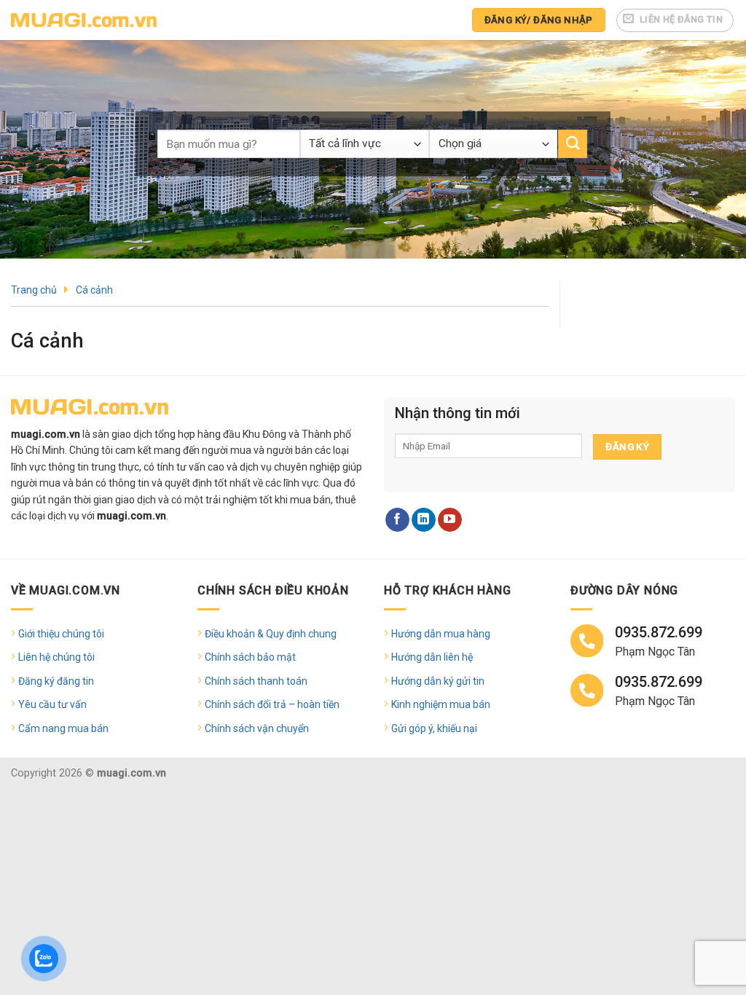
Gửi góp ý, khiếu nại (434, 728)
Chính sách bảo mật (250, 657)
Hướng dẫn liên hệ (432, 657)
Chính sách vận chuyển (257, 728)
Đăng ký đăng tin (56, 681)
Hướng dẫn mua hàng (440, 634)
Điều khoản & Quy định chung (271, 634)
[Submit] (572, 144)
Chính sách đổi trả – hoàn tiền (272, 704)
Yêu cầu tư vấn (52, 704)
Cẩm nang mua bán (63, 728)
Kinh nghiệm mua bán (440, 704)
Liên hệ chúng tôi (56, 657)
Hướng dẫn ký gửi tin (437, 681)
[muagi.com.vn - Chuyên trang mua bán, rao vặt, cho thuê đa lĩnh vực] (84, 20)
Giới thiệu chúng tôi (61, 634)
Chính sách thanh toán (256, 681)
